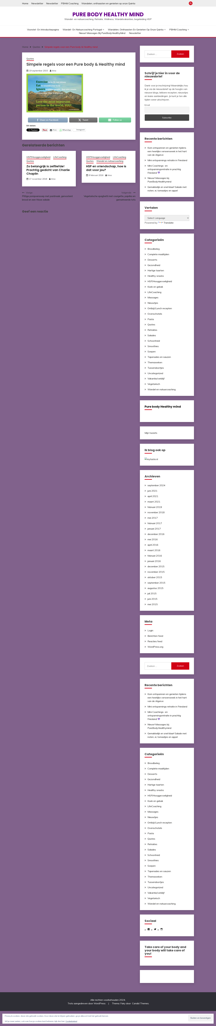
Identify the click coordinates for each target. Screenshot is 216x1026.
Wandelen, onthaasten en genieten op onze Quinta (108, 3)
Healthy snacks (156, 275)
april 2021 (153, 496)
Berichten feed (155, 635)
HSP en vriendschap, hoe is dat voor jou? (106, 168)
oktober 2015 (155, 577)
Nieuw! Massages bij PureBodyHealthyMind (102, 33)
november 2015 (156, 571)
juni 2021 (152, 490)
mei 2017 (153, 517)
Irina (54, 70)
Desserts (152, 259)
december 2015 (156, 566)
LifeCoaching (59, 157)
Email (147, 105)
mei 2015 (153, 604)
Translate (169, 222)
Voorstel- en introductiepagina (43, 29)
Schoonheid (154, 340)
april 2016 (153, 544)
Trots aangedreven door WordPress (87, 1003)
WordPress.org (155, 646)
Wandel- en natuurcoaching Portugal (82, 29)
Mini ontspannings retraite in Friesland (167, 160)
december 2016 (156, 534)
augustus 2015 (155, 588)
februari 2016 (155, 555)
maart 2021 (154, 501)
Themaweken (155, 362)
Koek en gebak (155, 286)
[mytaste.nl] (151, 459)
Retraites (152, 329)
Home (25, 3)
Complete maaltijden (158, 254)
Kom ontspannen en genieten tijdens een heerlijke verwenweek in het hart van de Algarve (167, 151)
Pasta (151, 319)
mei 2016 (153, 539)
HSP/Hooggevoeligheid (38, 157)
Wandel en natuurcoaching (109, 161)
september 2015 (156, 582)
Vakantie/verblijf (156, 378)
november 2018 (156, 512)
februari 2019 (155, 507)
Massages (153, 297)
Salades (152, 335)
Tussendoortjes (156, 367)
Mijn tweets (151, 432)
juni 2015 (152, 598)
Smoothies (153, 346)
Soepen (152, 351)
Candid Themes (140, 1003)
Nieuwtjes (153, 302)
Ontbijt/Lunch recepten (160, 308)
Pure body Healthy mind (108, 14)
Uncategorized (155, 373)
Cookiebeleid (71, 1021)
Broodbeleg (154, 248)
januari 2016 (154, 561)
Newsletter (37, 3)
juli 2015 (152, 593)
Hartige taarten (156, 270)
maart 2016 (154, 550)
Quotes (30, 58)
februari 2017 (155, 523)
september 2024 (156, 485)
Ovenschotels (155, 313)
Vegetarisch (154, 383)
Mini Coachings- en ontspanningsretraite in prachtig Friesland (164, 169)
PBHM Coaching (69, 3)
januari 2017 (154, 528)
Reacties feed (155, 641)
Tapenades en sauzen (159, 356)
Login (150, 630)
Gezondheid (154, 265)
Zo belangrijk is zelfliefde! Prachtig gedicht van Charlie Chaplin (48, 170)
